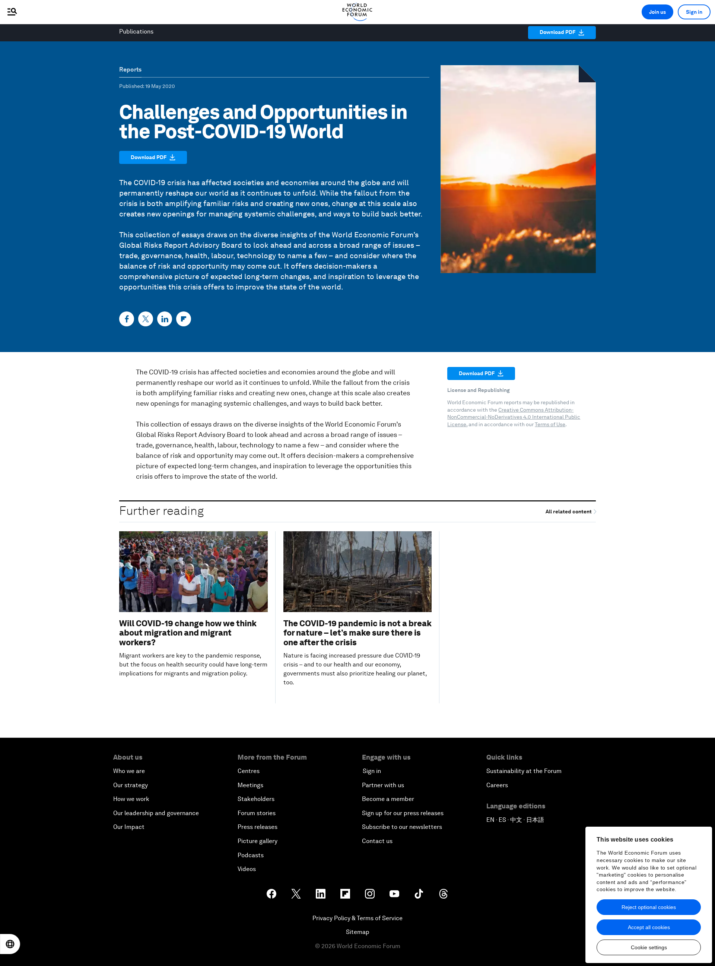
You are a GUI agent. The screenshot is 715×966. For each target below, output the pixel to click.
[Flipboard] (183, 318)
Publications (136, 31)
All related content (569, 512)
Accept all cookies (649, 927)
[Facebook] (126, 318)
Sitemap (357, 931)
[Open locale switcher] (10, 944)
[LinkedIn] (164, 318)
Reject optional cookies (649, 907)
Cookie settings (649, 947)
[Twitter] (145, 318)
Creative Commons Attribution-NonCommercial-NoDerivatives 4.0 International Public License (513, 417)
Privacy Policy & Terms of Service (357, 918)
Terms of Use (550, 424)
